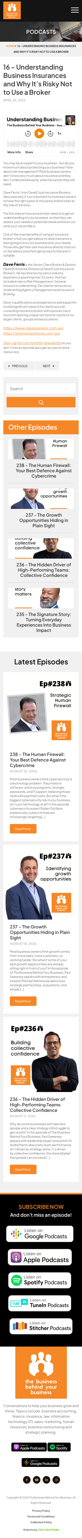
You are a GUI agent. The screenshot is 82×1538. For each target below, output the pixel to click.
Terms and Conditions (41, 1516)
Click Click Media (48, 1529)
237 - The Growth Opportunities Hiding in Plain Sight (43, 520)
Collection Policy (41, 1522)
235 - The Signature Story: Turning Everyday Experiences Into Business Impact (43, 622)
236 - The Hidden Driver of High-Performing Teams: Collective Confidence (43, 570)
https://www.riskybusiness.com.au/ (33, 328)
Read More (23, 829)
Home (10, 46)
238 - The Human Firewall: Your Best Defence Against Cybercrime (44, 470)
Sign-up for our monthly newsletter (32, 342)
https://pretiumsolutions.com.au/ (31, 333)
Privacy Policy (41, 1510)
